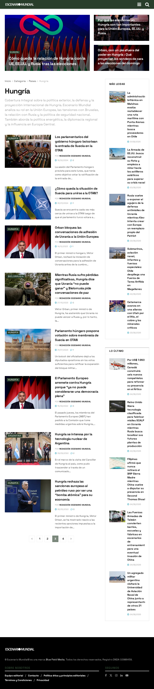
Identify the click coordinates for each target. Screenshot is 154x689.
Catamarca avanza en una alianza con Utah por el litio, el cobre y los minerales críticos (135, 314)
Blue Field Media (55, 659)
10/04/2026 (105, 40)
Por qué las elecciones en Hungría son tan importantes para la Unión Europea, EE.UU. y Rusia (121, 26)
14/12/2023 (62, 246)
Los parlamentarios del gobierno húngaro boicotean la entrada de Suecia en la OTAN (76, 143)
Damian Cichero (21, 70)
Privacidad (43, 680)
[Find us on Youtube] (127, 675)
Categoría (20, 81)
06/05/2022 (63, 509)
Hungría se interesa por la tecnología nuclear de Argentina (73, 438)
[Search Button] (147, 4)
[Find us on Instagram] (116, 675)
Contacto (33, 675)
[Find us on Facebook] (106, 675)
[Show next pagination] (71, 539)
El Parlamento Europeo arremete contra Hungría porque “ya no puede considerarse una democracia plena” (76, 387)
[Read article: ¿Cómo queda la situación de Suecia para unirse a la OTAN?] (28, 202)
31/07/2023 (62, 350)
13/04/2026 (39, 70)
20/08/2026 (135, 187)
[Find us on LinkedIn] (121, 675)
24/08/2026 (135, 294)
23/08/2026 (135, 240)
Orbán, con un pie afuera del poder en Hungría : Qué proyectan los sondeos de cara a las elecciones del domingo (120, 56)
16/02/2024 (62, 160)
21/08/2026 (135, 141)
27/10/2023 (62, 302)
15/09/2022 (62, 406)
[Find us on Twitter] (110, 675)
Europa (14, 52)
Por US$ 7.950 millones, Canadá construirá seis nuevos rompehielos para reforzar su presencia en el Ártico (136, 374)
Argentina (14, 435)
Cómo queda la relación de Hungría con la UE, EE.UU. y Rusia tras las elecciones (47, 61)
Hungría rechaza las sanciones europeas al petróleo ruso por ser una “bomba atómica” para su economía (73, 490)
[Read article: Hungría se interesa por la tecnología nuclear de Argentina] (28, 448)
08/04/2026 (105, 70)
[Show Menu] (139, 4)
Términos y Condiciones (18, 680)
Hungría (104, 14)
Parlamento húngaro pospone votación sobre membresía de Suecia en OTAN (77, 335)
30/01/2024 (62, 203)
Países (32, 81)
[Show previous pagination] (32, 539)
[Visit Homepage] (19, 4)
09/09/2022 (63, 453)
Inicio (8, 81)
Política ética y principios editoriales (64, 675)
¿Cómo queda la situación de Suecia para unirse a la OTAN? (76, 190)
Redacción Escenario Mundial (75, 156)
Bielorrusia (16, 276)
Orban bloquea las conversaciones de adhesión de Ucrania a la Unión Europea (77, 232)
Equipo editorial (14, 675)
